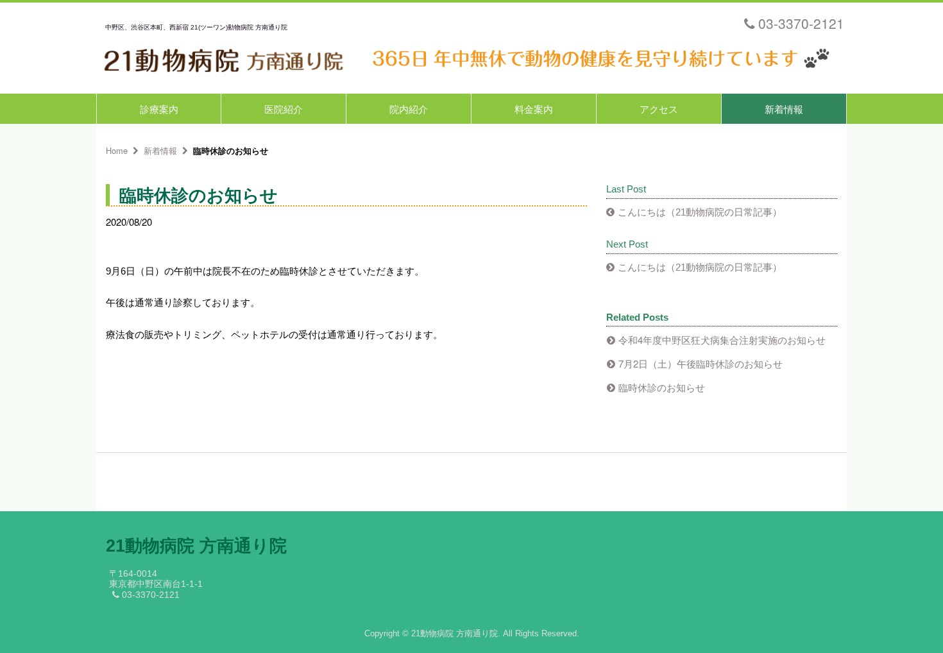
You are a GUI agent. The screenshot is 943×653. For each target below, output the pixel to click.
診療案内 (159, 108)
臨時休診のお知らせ (661, 387)
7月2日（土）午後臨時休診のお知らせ (700, 363)
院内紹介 (408, 108)
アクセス (659, 108)
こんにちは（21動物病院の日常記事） (700, 212)
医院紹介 (283, 108)
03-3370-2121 (801, 23)
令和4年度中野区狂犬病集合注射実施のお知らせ (722, 339)
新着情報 (784, 108)
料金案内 (533, 108)
